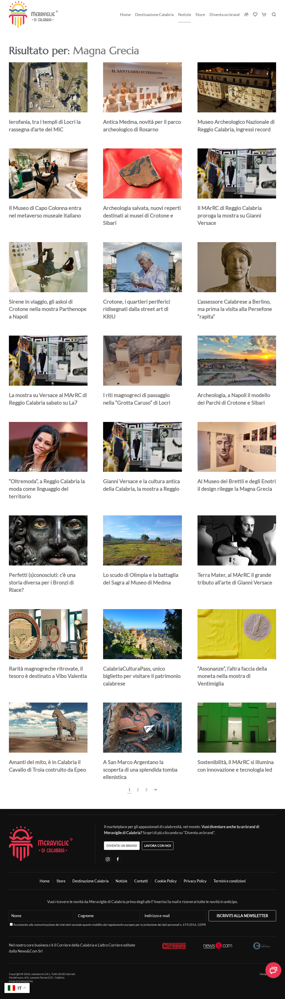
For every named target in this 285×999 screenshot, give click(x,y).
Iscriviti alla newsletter (242, 915)
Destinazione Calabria (154, 14)
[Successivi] (155, 789)
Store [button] (200, 14)
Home (125, 14)
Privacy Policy (195, 881)
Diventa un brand (225, 14)
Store (61, 881)
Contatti (141, 881)
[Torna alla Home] (33, 14)
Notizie (184, 14)
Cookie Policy (166, 881)
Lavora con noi (157, 845)
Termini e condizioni (230, 881)
